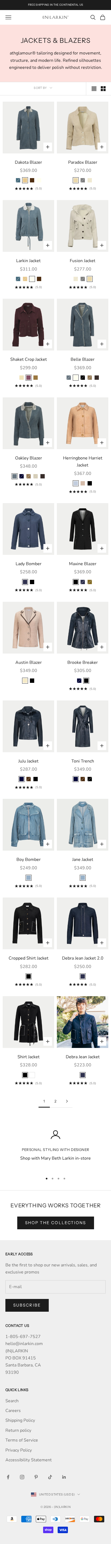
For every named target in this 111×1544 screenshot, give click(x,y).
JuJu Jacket (28, 761)
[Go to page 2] (66, 1101)
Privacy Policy (18, 1450)
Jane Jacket (82, 860)
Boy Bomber (28, 860)
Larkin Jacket (28, 261)
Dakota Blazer (28, 162)
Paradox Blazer (82, 162)
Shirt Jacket (29, 1057)
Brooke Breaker (82, 662)
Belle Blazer (83, 359)
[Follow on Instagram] (22, 1477)
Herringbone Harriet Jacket (82, 461)
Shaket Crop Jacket (28, 359)
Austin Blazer (28, 662)
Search (12, 1401)
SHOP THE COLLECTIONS (55, 1222)
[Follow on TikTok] (50, 1477)
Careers (13, 1411)
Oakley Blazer (28, 458)
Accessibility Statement (28, 1460)
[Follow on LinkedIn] (64, 1477)
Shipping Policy (20, 1420)
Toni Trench (82, 761)
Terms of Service (21, 1440)
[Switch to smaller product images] (103, 88)
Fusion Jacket (82, 261)
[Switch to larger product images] (94, 88)
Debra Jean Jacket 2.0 (82, 958)
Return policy (18, 1430)
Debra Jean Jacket (83, 1057)
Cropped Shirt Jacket (28, 958)
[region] (55, 1149)
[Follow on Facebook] (8, 1477)
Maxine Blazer (82, 564)
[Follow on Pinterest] (36, 1477)
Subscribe (27, 1305)
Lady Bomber (28, 564)
